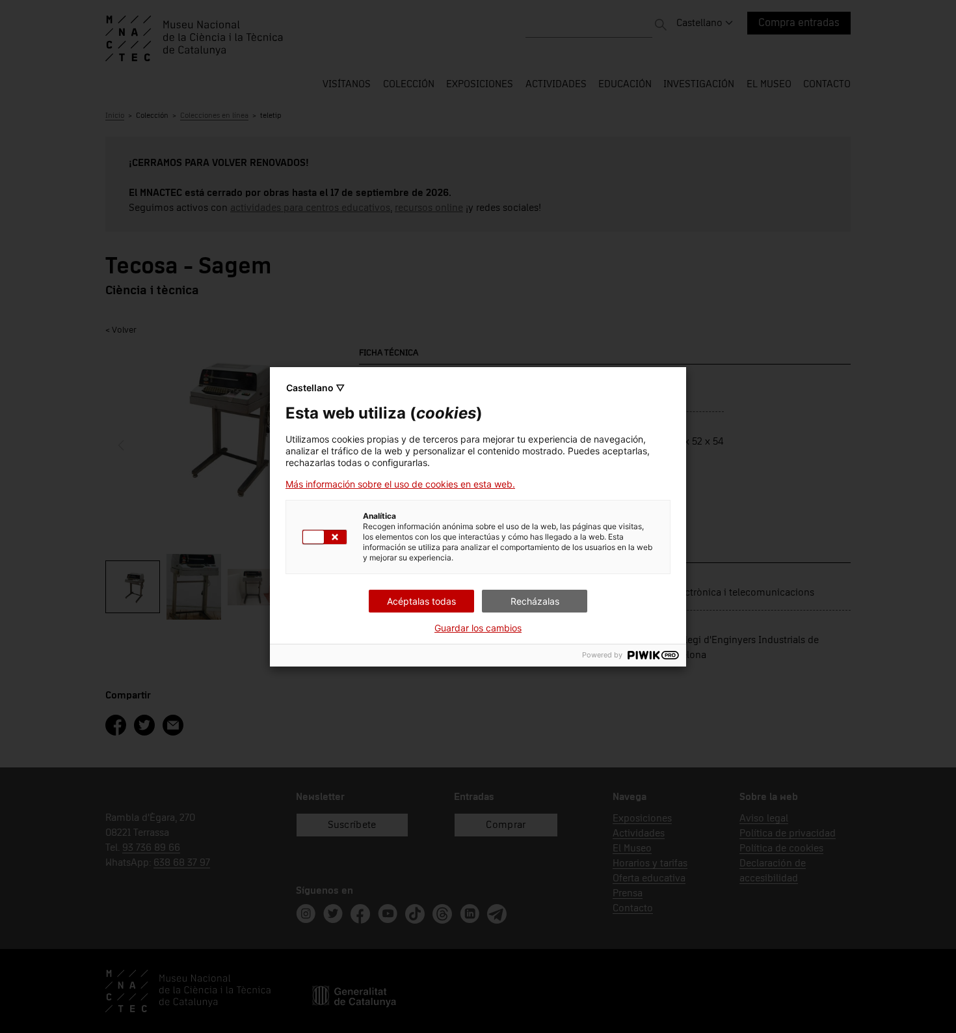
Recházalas (535, 601)
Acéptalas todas (421, 601)
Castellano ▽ (315, 387)
